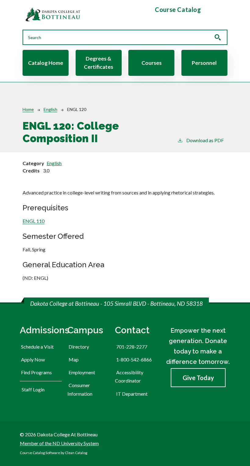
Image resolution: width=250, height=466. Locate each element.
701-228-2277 (131, 346)
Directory (79, 346)
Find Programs (36, 372)
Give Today (198, 377)
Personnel (204, 63)
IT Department (132, 394)
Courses (151, 63)
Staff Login (33, 389)
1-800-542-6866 (134, 359)
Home (28, 109)
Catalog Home (45, 63)
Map (74, 359)
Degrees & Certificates (98, 62)
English (50, 109)
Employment (82, 372)
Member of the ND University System (59, 443)
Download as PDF (205, 140)
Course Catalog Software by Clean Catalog (53, 452)
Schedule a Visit (37, 346)
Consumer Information (79, 389)
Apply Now (33, 359)
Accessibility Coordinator (129, 376)
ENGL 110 (34, 221)
